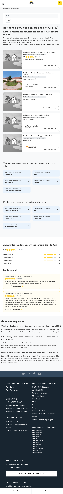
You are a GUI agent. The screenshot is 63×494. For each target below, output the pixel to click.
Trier (15, 491)
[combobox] (33, 16)
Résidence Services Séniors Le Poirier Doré (20, 276)
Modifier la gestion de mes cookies (19, 486)
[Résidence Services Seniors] (10, 8)
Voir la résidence (48, 65)
